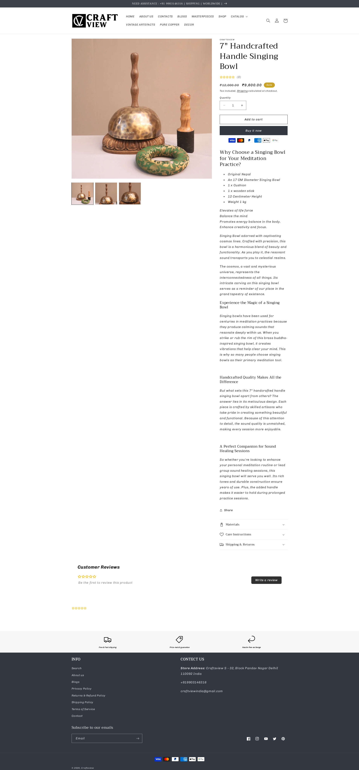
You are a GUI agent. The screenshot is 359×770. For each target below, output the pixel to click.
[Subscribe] (137, 738)
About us (78, 675)
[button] (238, 17)
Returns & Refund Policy (89, 695)
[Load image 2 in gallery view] (106, 193)
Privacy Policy (82, 688)
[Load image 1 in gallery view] (82, 193)
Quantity (225, 97)
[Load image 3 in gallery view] (130, 193)
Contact (77, 716)
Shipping (242, 90)
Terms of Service (83, 709)
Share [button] (228, 510)
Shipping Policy (82, 702)
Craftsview (87, 768)
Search (77, 668)
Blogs (76, 682)
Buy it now (254, 130)
